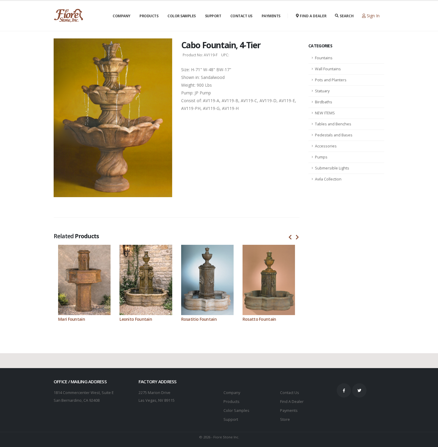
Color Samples (181, 15)
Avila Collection (328, 179)
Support (213, 15)
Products (148, 15)
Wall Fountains (328, 68)
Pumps (321, 157)
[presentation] (290, 237)
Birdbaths (323, 102)
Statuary (322, 91)
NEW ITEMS (325, 113)
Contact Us (241, 15)
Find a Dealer (313, 15)
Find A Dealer (292, 401)
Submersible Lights (332, 168)
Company (122, 15)
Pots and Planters (331, 79)
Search (346, 15)
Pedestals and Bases (333, 135)
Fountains (324, 57)
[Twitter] (359, 390)
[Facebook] (344, 390)
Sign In (373, 15)
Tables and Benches (333, 124)
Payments (271, 15)
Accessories (326, 146)
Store (285, 419)
